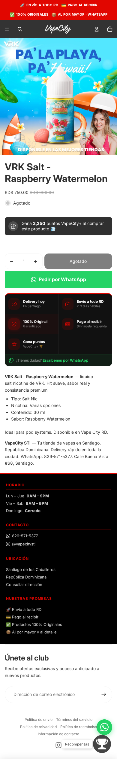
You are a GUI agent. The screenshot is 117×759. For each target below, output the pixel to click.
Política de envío (38, 719)
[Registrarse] (104, 694)
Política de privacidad (38, 726)
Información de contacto (58, 734)
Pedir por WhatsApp (62, 279)
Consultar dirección (24, 584)
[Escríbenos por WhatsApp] (104, 727)
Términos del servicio (74, 719)
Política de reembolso (78, 726)
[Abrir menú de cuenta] (96, 29)
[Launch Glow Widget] (102, 744)
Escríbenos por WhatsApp (65, 360)
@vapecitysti (23, 544)
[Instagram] (58, 745)
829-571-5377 (25, 535)
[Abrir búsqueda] (19, 29)
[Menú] (7, 29)
